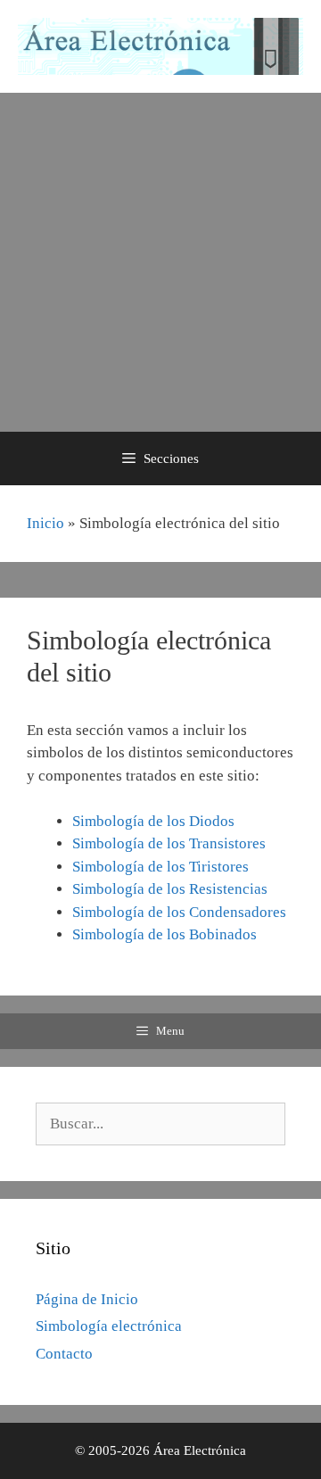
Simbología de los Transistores (169, 843)
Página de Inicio (87, 1299)
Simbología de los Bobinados (164, 934)
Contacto (64, 1353)
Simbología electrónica (109, 1326)
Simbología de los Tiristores (160, 866)
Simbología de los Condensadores (179, 912)
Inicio (45, 523)
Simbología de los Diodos (153, 821)
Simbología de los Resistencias (170, 888)
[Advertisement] (160, 262)
